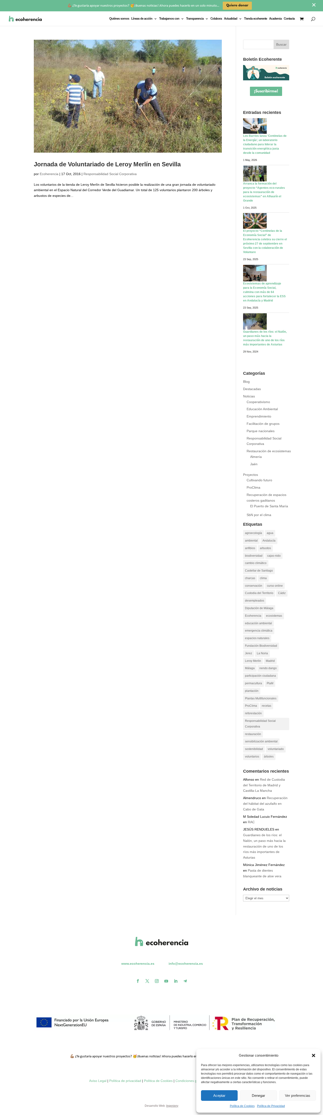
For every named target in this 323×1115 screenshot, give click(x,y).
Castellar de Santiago (259, 570)
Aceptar (219, 1095)
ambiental (251, 540)
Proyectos (250, 475)
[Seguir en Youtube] (166, 981)
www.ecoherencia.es (137, 963)
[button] (313, 1055)
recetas (266, 705)
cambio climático (255, 563)
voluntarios (252, 756)
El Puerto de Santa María (269, 506)
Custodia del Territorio (259, 593)
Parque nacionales (261, 431)
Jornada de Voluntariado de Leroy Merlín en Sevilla (107, 164)
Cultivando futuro (259, 480)
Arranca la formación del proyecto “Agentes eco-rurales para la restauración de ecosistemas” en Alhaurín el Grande (264, 192)
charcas (250, 578)
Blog (246, 381)
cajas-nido (274, 555)
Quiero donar (237, 6)
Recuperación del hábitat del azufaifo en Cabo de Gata (265, 803)
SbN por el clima (259, 515)
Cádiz (282, 593)
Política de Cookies (242, 1106)
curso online (275, 585)
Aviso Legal (97, 1081)
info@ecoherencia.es (186, 963)
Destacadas (252, 389)
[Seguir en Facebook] (138, 981)
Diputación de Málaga (259, 608)
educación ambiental (258, 623)
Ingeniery (172, 1105)
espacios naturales (257, 638)
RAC (251, 822)
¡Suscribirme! (266, 91)
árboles (269, 756)
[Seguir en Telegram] (185, 981)
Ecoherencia (49, 174)
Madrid (270, 661)
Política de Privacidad (271, 1106)
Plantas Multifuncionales (260, 698)
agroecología (253, 533)
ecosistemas (274, 615)
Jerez (248, 653)
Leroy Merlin (253, 661)
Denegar (258, 1095)
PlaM (270, 683)
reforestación (253, 713)
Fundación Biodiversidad (261, 645)
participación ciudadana (260, 675)
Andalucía (268, 540)
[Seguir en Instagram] (157, 981)
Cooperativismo (258, 402)
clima (263, 578)
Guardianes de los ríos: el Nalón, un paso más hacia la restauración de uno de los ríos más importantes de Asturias (264, 846)
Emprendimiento (259, 416)
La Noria (262, 653)
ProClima (253, 487)
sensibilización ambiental (261, 741)
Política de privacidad (125, 1081)
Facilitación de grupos (263, 424)
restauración (253, 734)
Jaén (254, 464)
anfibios (250, 548)
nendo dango (268, 668)
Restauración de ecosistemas (269, 451)
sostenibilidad (254, 749)
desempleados (254, 600)
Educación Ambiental (262, 409)
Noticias (249, 396)
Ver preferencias (297, 1095)
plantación (251, 691)
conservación (253, 585)
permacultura (253, 683)
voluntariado (276, 749)
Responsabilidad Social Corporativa (110, 174)
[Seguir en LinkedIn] (175, 981)
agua (270, 533)
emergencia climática (258, 630)
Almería (256, 457)
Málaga (250, 668)
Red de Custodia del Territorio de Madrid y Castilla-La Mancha (264, 785)
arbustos (265, 548)
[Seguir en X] (147, 981)
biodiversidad (253, 555)
